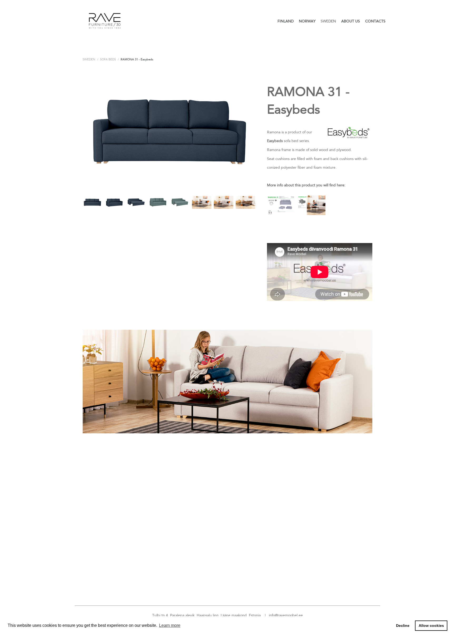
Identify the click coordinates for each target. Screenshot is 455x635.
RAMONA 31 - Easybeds (137, 59)
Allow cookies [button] (431, 625)
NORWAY (307, 21)
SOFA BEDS (108, 59)
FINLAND (286, 21)
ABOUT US (350, 21)
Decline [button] (402, 625)
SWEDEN (328, 21)
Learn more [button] (169, 625)
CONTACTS (375, 21)
